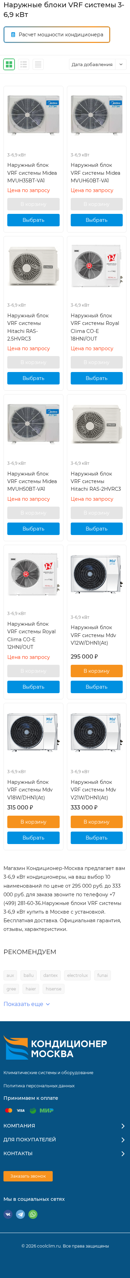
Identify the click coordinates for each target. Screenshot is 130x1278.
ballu (29, 975)
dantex (50, 975)
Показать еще (23, 1004)
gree (11, 988)
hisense (53, 988)
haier (31, 988)
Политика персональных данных (39, 1085)
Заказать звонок (28, 1176)
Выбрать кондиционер (33, 221)
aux (10, 975)
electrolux (77, 975)
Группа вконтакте (7, 1214)
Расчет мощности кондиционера (61, 34)
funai (102, 975)
